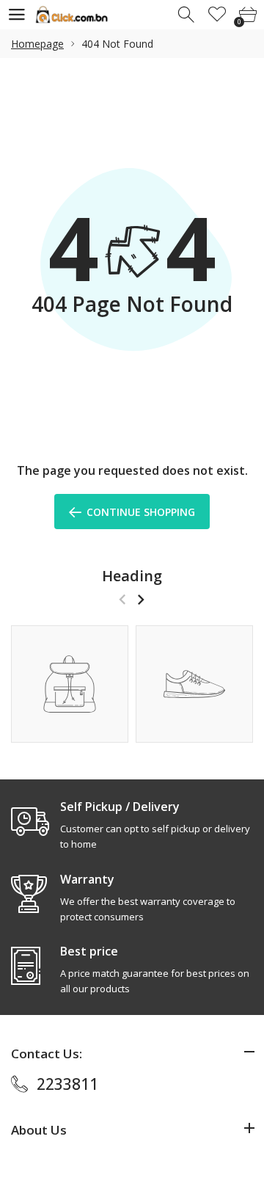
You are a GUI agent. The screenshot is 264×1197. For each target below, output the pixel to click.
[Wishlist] (217, 15)
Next (140, 600)
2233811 (67, 1084)
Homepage (37, 44)
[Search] (187, 15)
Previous (122, 600)
